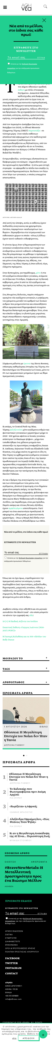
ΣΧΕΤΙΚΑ (9, 934)
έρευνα (27, 363)
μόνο (38, 272)
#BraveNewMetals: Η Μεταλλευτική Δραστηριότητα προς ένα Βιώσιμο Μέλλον (24, 874)
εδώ (31, 615)
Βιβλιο (44, 726)
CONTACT (11, 973)
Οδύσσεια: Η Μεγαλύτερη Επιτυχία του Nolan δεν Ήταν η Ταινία (28, 777)
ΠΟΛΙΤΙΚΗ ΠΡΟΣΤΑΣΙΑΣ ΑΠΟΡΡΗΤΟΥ (22, 951)
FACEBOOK (12, 958)
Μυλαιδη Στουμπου (21, 840)
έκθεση (21, 89)
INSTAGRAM (13, 968)
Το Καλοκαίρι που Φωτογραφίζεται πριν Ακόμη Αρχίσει (28, 792)
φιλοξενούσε (16, 429)
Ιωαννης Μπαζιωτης (21, 812)
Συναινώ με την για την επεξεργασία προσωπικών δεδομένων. (25, 921)
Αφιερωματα (39, 861)
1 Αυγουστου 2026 (15, 726)
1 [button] (23, 755)
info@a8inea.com (13, 998)
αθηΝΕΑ (9, 886)
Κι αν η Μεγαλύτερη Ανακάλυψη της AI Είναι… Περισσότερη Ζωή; (30, 835)
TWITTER (11, 963)
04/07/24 (10, 861)
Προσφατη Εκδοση (18, 901)
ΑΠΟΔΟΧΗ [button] (29, 1038)
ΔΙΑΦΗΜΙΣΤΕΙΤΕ (12, 941)
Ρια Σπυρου (16, 797)
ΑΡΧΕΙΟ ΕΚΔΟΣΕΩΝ (14, 930)
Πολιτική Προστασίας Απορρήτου (30, 558)
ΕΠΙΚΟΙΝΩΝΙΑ (11, 944)
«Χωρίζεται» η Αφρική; (23, 806)
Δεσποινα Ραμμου (20, 782)
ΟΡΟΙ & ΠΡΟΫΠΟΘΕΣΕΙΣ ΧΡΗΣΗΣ (20, 948)
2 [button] (26, 755)
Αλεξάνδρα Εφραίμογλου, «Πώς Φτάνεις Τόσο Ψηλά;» (29, 821)
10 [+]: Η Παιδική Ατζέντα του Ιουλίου (20, 621)
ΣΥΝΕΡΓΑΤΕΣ (11, 937)
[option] (26, 723)
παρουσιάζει (34, 130)
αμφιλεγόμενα (16, 508)
